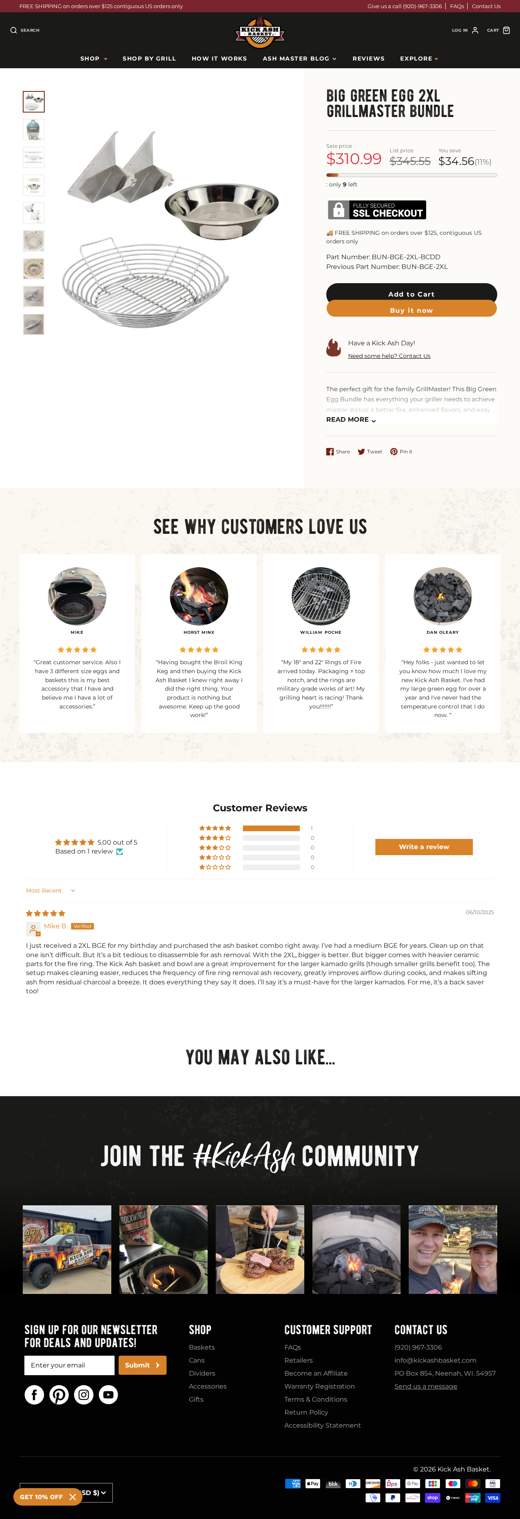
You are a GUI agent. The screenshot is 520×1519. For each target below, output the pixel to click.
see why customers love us (260, 526)
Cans (197, 1360)
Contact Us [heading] (421, 1329)
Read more (347, 419)
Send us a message (425, 1386)
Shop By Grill (149, 58)
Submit (137, 1365)
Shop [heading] (200, 1329)
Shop (90, 58)
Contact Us (486, 6)
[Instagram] (84, 1395)
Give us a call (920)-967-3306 (405, 6)
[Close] (72, 1497)
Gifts (196, 1399)
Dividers (202, 1373)
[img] (45, 913)
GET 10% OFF (41, 1497)
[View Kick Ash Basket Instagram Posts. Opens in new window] (67, 1249)
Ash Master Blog (296, 58)
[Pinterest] (59, 1395)
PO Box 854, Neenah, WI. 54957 (445, 1373)
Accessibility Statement (322, 1425)
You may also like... (260, 1057)
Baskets (202, 1347)
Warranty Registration (319, 1386)
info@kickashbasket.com (435, 1360)
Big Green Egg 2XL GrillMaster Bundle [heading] (390, 103)
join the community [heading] (260, 1159)
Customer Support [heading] (328, 1329)
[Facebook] (34, 1395)
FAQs (457, 6)
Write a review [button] (424, 847)
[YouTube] (108, 1395)
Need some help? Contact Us (389, 356)
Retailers (298, 1360)
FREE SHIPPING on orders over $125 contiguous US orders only (101, 6)
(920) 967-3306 (418, 1347)
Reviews (369, 58)
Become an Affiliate (316, 1373)
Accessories (208, 1386)
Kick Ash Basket (464, 1469)
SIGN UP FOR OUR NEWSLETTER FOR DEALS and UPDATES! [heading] (90, 1336)
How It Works (219, 58)
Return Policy (306, 1412)
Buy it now (411, 320)
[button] (411, 294)
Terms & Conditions (315, 1399)
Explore (416, 58)
